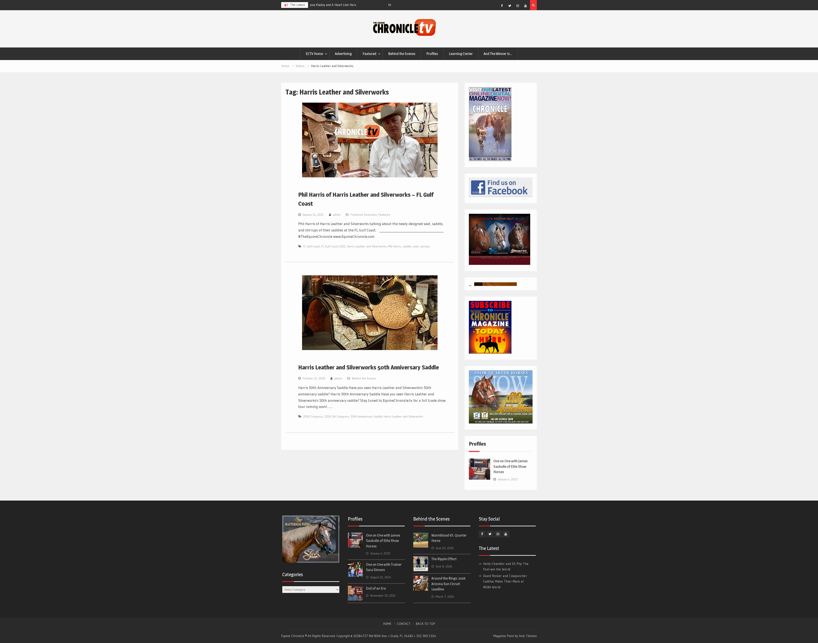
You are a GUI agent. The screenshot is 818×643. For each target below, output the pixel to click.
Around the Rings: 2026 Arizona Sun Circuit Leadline (448, 583)
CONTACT (403, 624)
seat (415, 246)
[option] (350, 5)
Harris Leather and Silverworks (367, 246)
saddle (406, 246)
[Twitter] (509, 5)
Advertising (343, 54)
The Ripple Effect (444, 559)
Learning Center (461, 54)
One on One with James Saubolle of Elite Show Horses (510, 466)
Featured (369, 54)
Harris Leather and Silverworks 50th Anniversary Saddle (368, 367)
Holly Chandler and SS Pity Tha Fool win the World (346, 5)
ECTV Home (314, 54)
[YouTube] (525, 5)
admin (336, 215)
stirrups (425, 246)
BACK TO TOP (425, 624)
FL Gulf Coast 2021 (333, 246)
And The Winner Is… (498, 54)
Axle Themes (528, 636)
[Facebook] (501, 5)
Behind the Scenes (401, 54)
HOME (387, 624)
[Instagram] (517, 5)
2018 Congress (313, 416)
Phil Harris (394, 246)
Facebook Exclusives (364, 215)
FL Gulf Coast (311, 246)
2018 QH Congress (336, 416)
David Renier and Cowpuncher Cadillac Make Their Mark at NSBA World (505, 581)
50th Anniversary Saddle (366, 416)
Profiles (432, 54)
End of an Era (376, 588)
